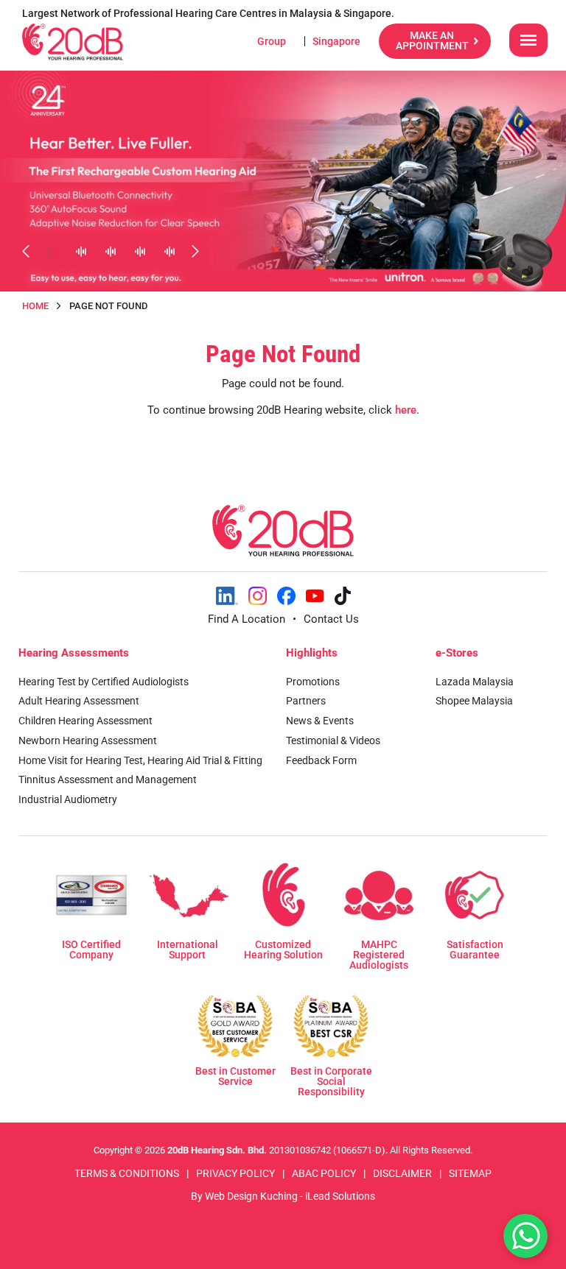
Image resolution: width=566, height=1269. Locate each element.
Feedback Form (321, 760)
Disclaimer (402, 1173)
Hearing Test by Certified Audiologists (103, 681)
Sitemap (470, 1173)
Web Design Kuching (251, 1196)
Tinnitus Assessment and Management (107, 779)
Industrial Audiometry (67, 799)
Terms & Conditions (126, 1173)
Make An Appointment (432, 40)
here (405, 410)
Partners (306, 701)
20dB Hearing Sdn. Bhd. (217, 1150)
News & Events (320, 721)
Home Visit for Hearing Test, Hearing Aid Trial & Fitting (140, 760)
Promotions (313, 681)
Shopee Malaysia (474, 701)
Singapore (336, 41)
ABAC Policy (324, 1173)
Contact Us (331, 619)
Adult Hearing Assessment (78, 701)
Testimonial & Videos (333, 740)
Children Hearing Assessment (85, 721)
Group (271, 41)
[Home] (72, 42)
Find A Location (246, 619)
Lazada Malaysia (475, 681)
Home (35, 305)
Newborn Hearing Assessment (87, 740)
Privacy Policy (235, 1173)
